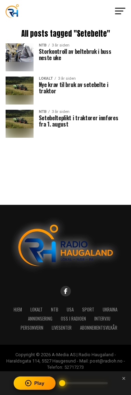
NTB (54, 309)
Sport (88, 309)
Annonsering (40, 318)
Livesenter (62, 327)
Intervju (102, 318)
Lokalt (36, 309)
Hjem (18, 309)
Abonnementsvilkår (98, 327)
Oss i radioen (73, 318)
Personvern (32, 327)
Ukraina (110, 309)
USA (70, 309)
